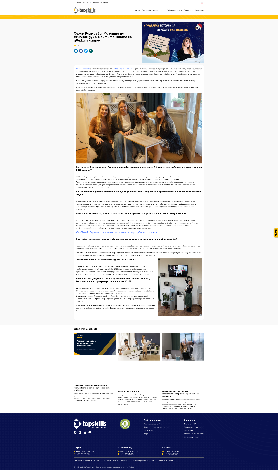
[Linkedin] (80, 432)
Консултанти (189, 430)
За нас (137, 10)
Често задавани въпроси (143, 461)
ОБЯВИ (276, 232)
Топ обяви (146, 10)
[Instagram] (85, 432)
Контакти (199, 10)
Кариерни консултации (193, 427)
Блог (78, 45)
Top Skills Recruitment (123, 69)
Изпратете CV (190, 424)
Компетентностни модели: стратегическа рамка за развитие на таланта (180, 393)
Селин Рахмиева (83, 69)
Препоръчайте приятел (194, 434)
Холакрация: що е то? (129, 391)
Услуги (146, 434)
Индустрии (148, 430)
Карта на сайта (166, 461)
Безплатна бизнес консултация (157, 427)
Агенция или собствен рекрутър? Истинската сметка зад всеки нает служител (92, 387)
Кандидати (157, 10)
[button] (76, 51)
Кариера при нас (191, 437)
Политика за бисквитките (115, 461)
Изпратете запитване (154, 424)
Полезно (187, 10)
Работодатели (173, 10)
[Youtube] (90, 432)
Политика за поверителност (86, 461)
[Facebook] (75, 432)
